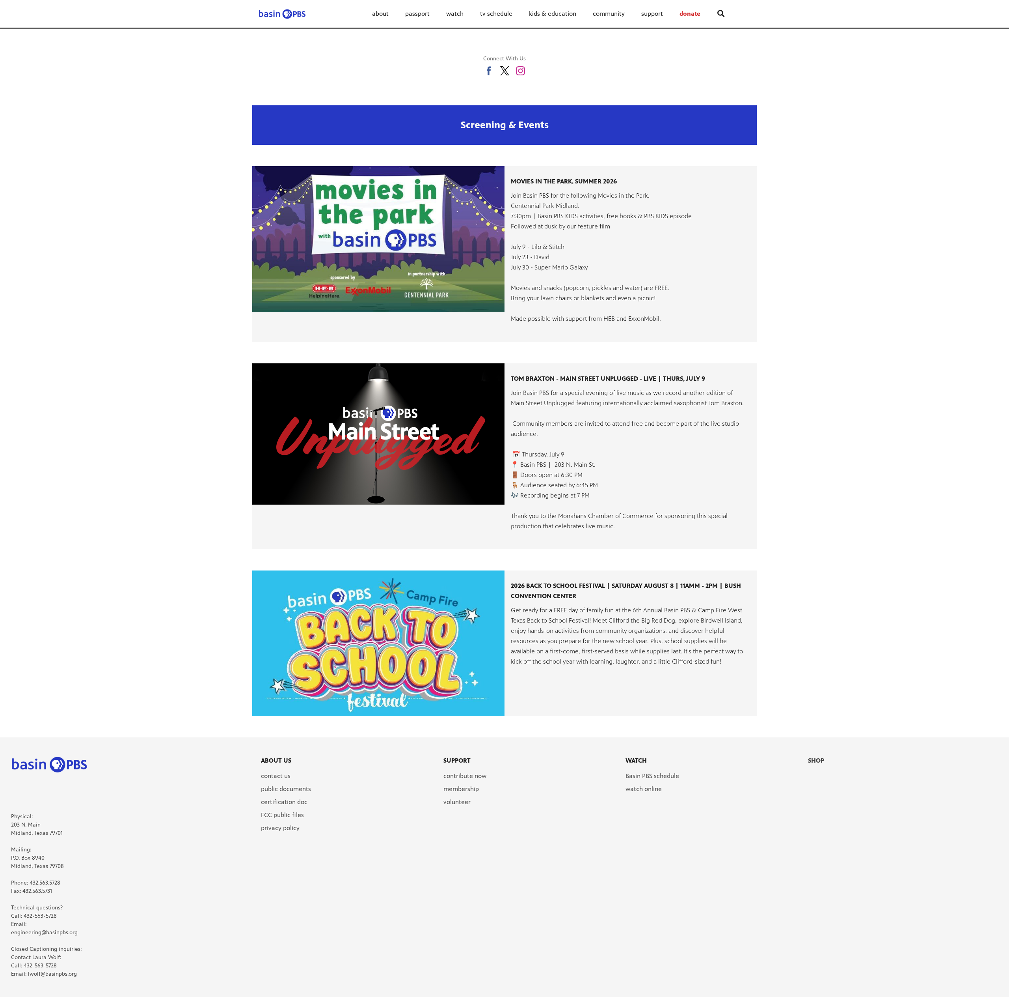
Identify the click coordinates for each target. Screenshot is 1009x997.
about (380, 13)
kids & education (552, 13)
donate (689, 13)
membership (461, 789)
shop (816, 760)
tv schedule (496, 13)
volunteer (457, 802)
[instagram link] (520, 71)
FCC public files (282, 815)
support (652, 13)
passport (417, 13)
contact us (275, 776)
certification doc (284, 802)
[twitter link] (505, 71)
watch (455, 13)
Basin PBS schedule (652, 776)
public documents (286, 789)
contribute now (464, 776)
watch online (644, 789)
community (609, 13)
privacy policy (280, 828)
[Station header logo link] (282, 14)
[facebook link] (489, 71)
